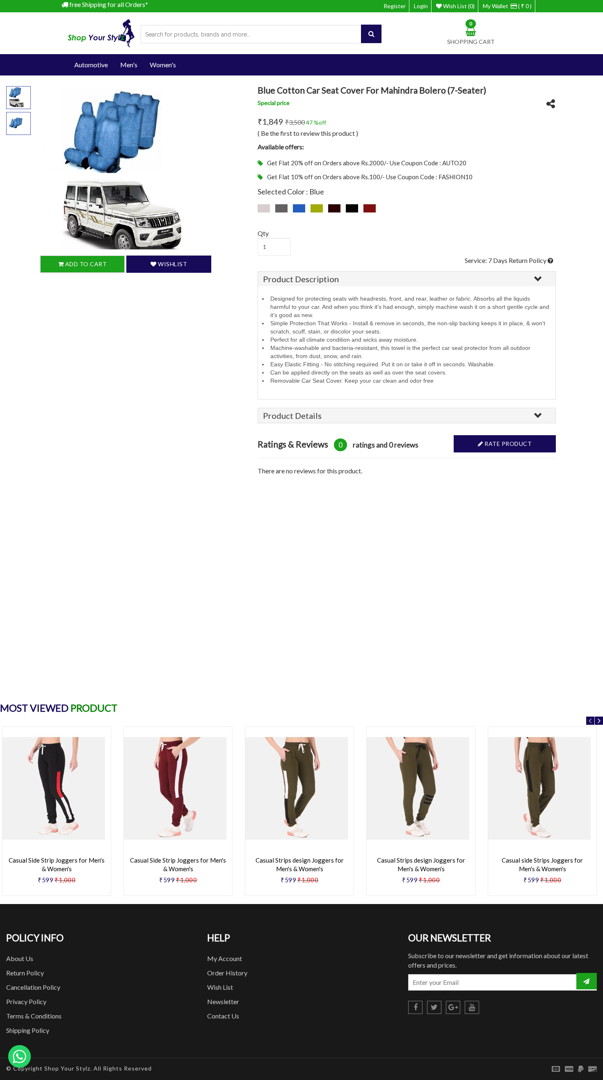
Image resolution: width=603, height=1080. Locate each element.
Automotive (91, 64)
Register (395, 5)
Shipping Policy (27, 1030)
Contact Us (223, 1016)
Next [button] (599, 721)
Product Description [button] (301, 279)
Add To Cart (85, 264)
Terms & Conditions (34, 1016)
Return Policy (25, 973)
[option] (178, 814)
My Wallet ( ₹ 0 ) (507, 5)
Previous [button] (590, 721)
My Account (224, 958)
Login (421, 5)
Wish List (220, 987)
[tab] (407, 279)
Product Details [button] (292, 415)
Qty (263, 233)
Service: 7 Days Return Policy (506, 260)
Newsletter (223, 1001)
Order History (227, 973)
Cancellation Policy (33, 987)
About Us (19, 958)
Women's (163, 64)
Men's (128, 64)
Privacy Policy (26, 1001)
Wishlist (172, 264)
